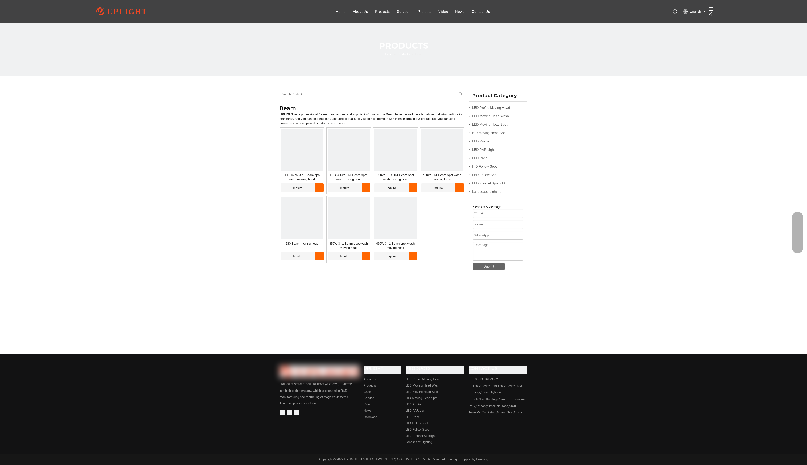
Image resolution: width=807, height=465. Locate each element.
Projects (424, 11)
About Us (360, 11)
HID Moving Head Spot (489, 133)
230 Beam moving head (302, 243)
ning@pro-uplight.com (488, 392)
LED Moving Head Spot (489, 124)
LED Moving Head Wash (490, 116)
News (459, 11)
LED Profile (480, 141)
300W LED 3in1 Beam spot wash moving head (395, 177)
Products (382, 11)
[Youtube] (296, 412)
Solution (404, 11)
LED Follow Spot (484, 175)
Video (443, 11)
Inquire (297, 187)
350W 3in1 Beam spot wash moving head (348, 245)
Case (367, 391)
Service (369, 398)
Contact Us (481, 11)
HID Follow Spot (484, 166)
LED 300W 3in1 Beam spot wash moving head (348, 177)
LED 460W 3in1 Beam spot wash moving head (301, 177)
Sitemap (452, 459)
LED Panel (480, 158)
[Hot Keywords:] (460, 94)
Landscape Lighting (486, 191)
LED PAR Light (483, 150)
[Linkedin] (289, 412)
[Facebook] (282, 412)
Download (370, 417)
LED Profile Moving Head (491, 108)
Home (340, 11)
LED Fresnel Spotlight (488, 183)
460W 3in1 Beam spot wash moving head (442, 177)
